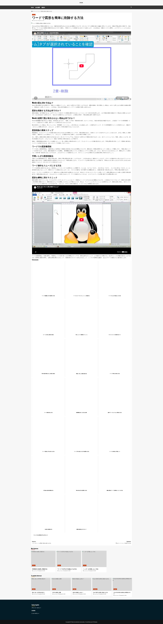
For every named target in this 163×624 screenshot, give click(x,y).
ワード (34, 14)
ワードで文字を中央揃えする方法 (67, 569)
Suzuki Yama (35, 20)
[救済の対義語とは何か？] (81, 584)
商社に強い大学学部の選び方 (38, 592)
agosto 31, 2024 (41, 20)
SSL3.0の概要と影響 (56, 592)
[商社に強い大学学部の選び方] (40, 584)
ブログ (34, 589)
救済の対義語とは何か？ (78, 592)
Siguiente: (123, 542)
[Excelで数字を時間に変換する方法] (102, 584)
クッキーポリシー (35, 613)
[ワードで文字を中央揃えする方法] (69, 559)
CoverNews (88, 622)
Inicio (32, 7)
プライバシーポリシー (36, 607)
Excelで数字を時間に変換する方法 (100, 592)
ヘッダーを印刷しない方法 (90, 569)
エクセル (95, 589)
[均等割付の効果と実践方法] (43, 559)
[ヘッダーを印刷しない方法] (94, 559)
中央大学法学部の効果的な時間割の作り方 (122, 593)
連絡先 (43, 7)
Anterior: (41, 542)
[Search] (131, 7)
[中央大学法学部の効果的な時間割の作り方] (122, 584)
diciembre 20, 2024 (42, 570)
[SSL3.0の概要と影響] (61, 584)
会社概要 (37, 7)
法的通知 (33, 610)
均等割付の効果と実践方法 (39, 569)
